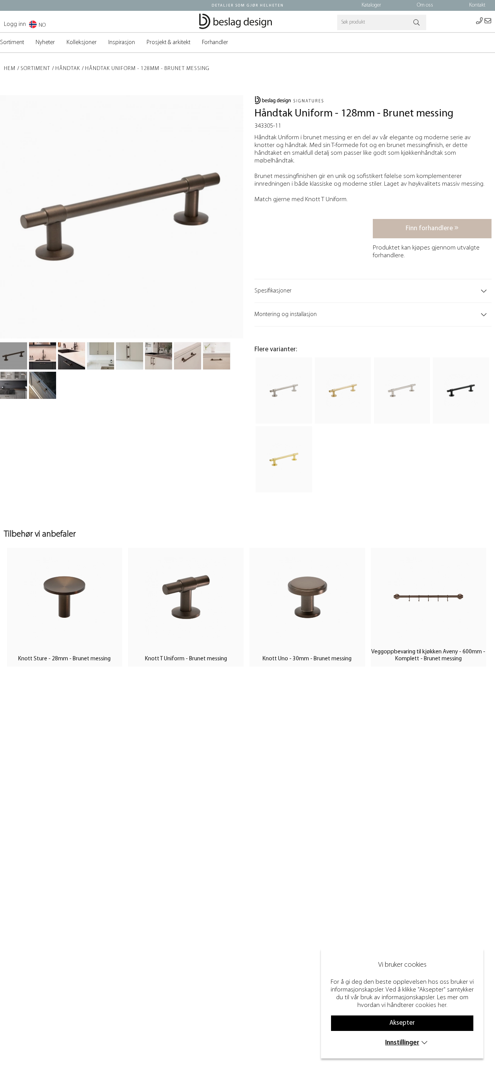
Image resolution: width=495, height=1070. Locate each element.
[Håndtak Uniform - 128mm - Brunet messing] (13, 355)
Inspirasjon (121, 42)
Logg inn (15, 24)
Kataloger (371, 5)
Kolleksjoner (82, 42)
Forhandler (215, 42)
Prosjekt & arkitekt (168, 42)
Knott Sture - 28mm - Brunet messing (64, 659)
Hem (9, 69)
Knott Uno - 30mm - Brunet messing (307, 659)
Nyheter (45, 42)
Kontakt (477, 5)
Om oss (425, 5)
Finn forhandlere (430, 228)
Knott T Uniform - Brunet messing (186, 659)
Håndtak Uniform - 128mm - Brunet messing (147, 69)
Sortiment (12, 42)
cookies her (430, 1005)
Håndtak (67, 69)
